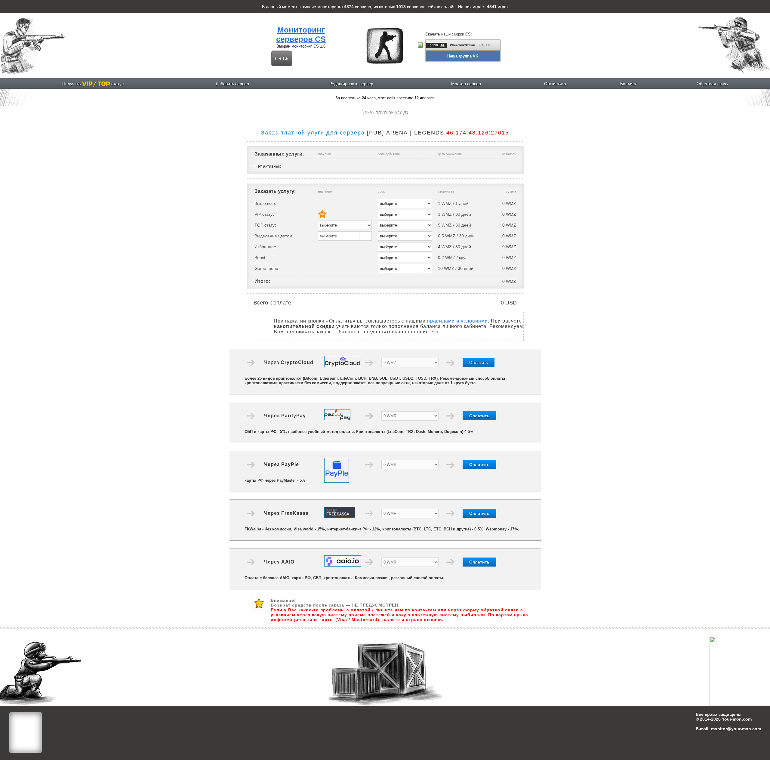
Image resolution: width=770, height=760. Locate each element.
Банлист (628, 83)
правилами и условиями (457, 320)
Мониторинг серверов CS (301, 34)
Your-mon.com (737, 719)
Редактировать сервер (351, 83)
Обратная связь (712, 83)
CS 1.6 (281, 58)
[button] (345, 236)
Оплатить (478, 362)
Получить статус (93, 83)
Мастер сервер (466, 83)
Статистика (555, 83)
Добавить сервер (232, 83)
